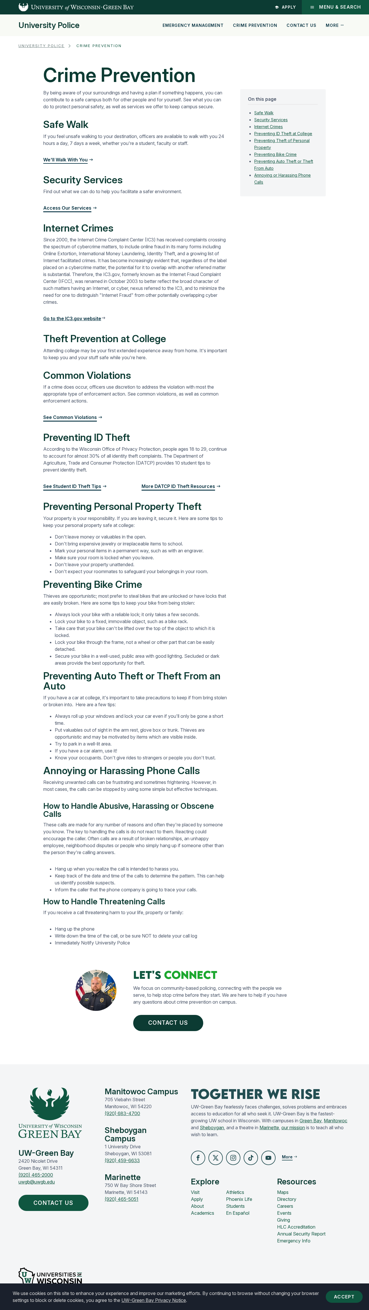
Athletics (235, 1192)
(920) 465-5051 (121, 1199)
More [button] (332, 25)
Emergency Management (193, 25)
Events (284, 1213)
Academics (202, 1213)
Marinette (269, 1127)
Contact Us (301, 25)
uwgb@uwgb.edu (36, 1182)
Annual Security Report (301, 1234)
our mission (293, 1127)
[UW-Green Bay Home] (67, 7)
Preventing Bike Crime (275, 154)
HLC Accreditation (296, 1227)
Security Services (271, 119)
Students (235, 1206)
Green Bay (310, 1120)
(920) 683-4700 (122, 1113)
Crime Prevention (255, 25)
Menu (340, 7)
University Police (49, 25)
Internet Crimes (268, 126)
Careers (285, 1206)
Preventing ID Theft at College (283, 133)
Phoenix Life (239, 1199)
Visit (195, 1192)
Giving (283, 1220)
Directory (286, 1199)
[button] (198, 1158)
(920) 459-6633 (122, 1160)
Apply (289, 7)
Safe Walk (264, 112)
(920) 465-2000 (35, 1175)
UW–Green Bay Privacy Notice (153, 1300)
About (197, 1206)
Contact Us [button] (168, 1022)
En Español (237, 1213)
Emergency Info (293, 1241)
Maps (283, 1192)
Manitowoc (335, 1120)
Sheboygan (212, 1127)
